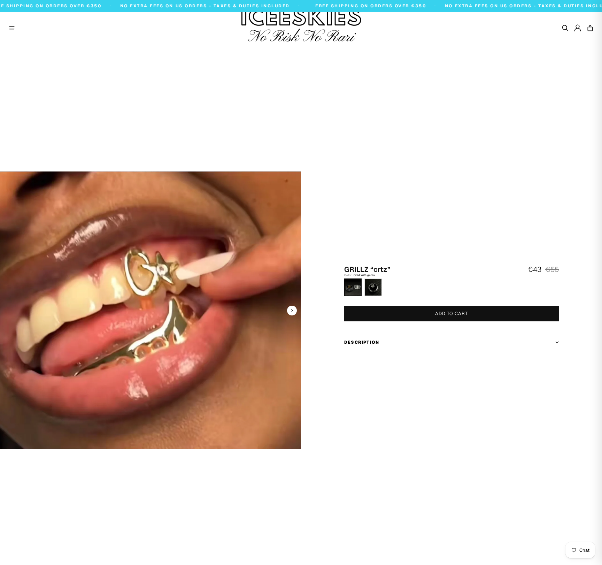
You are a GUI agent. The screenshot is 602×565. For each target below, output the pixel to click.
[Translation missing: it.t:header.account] (577, 27)
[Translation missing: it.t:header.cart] (590, 27)
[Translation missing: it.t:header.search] (565, 27)
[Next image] (292, 310)
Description (361, 342)
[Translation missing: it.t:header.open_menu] (11, 27)
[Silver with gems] (373, 287)
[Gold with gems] (353, 287)
